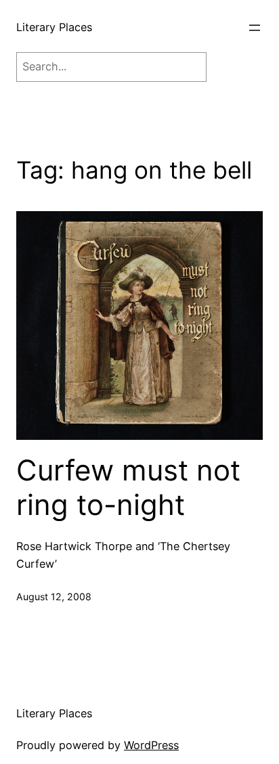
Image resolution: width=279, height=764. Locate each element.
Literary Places (54, 27)
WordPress (151, 745)
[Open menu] (254, 28)
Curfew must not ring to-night (128, 487)
